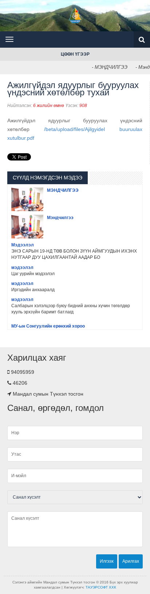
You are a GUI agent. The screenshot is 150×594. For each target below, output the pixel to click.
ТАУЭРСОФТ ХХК (101, 587)
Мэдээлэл (22, 245)
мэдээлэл (22, 267)
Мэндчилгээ (60, 217)
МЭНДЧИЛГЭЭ (63, 190)
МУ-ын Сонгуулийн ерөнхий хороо (48, 326)
